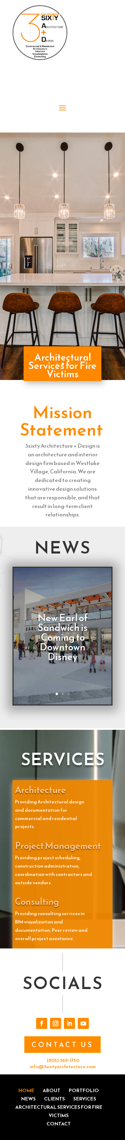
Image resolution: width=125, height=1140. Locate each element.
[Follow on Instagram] (55, 1023)
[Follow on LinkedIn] (69, 1023)
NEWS (28, 1099)
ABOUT (51, 1090)
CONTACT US (62, 1044)
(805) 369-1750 (63, 1060)
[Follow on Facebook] (41, 1023)
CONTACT (59, 1124)
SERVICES (84, 1099)
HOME (26, 1090)
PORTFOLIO (84, 1090)
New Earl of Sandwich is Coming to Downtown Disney (63, 637)
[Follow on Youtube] (83, 1023)
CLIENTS (54, 1099)
